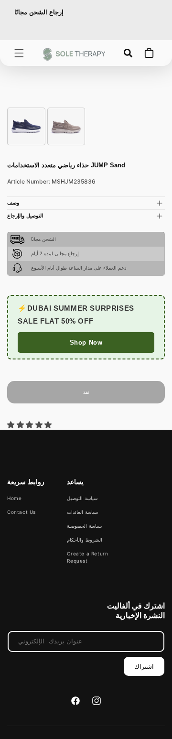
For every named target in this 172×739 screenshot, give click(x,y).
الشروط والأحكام (84, 540)
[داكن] (26, 126)
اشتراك (144, 666)
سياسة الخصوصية (84, 526)
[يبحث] (128, 53)
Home (14, 498)
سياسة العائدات (82, 512)
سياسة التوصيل (82, 498)
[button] (30, 424)
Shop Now (86, 342)
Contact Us (21, 512)
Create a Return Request (87, 557)
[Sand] (66, 126)
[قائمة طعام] (19, 53)
